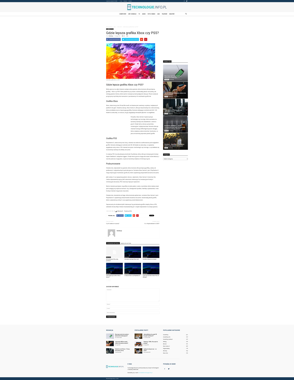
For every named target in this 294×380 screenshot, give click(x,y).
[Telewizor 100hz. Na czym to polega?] (138, 343)
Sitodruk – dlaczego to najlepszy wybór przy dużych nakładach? (174, 145)
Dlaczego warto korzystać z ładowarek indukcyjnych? (172, 76)
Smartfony (167, 79)
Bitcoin (165, 344)
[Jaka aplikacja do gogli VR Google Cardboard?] (138, 336)
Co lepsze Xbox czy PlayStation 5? (132, 275)
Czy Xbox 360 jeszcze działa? (149, 259)
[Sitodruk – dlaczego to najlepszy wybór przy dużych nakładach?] (175, 141)
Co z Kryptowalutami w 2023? (151, 223)
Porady (166, 96)
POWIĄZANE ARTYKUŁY (113, 243)
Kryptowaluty (166, 348)
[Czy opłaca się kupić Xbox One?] (132, 252)
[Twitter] (187, 1)
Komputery (123, 14)
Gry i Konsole (132, 14)
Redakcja (111, 36)
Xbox (107, 29)
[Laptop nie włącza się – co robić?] (138, 351)
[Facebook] (184, 1)
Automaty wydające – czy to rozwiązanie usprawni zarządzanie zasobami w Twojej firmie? (174, 127)
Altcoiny (165, 350)
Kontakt (130, 1)
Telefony (164, 14)
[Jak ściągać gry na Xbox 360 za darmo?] (114, 268)
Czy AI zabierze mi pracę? (112, 223)
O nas (121, 1)
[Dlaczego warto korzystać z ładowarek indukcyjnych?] (175, 73)
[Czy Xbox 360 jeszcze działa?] (151, 252)
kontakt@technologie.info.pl (145, 372)
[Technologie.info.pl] (147, 7)
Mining (164, 341)
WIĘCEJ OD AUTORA (126, 243)
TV (139, 14)
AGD (158, 14)
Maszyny (171, 14)
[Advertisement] (147, 21)
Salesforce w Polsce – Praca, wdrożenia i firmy (173, 111)
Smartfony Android (167, 339)
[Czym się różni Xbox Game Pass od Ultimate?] (151, 268)
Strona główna (109, 26)
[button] (186, 14)
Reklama (125, 1)
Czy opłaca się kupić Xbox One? (131, 259)
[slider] (110, 211)
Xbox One (111, 29)
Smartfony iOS (166, 337)
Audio (144, 14)
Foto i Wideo (151, 14)
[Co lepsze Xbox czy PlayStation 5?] (132, 268)
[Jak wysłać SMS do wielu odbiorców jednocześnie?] (175, 90)
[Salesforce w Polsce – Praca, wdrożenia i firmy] (175, 107)
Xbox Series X (166, 346)
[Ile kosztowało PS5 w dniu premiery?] (114, 252)
